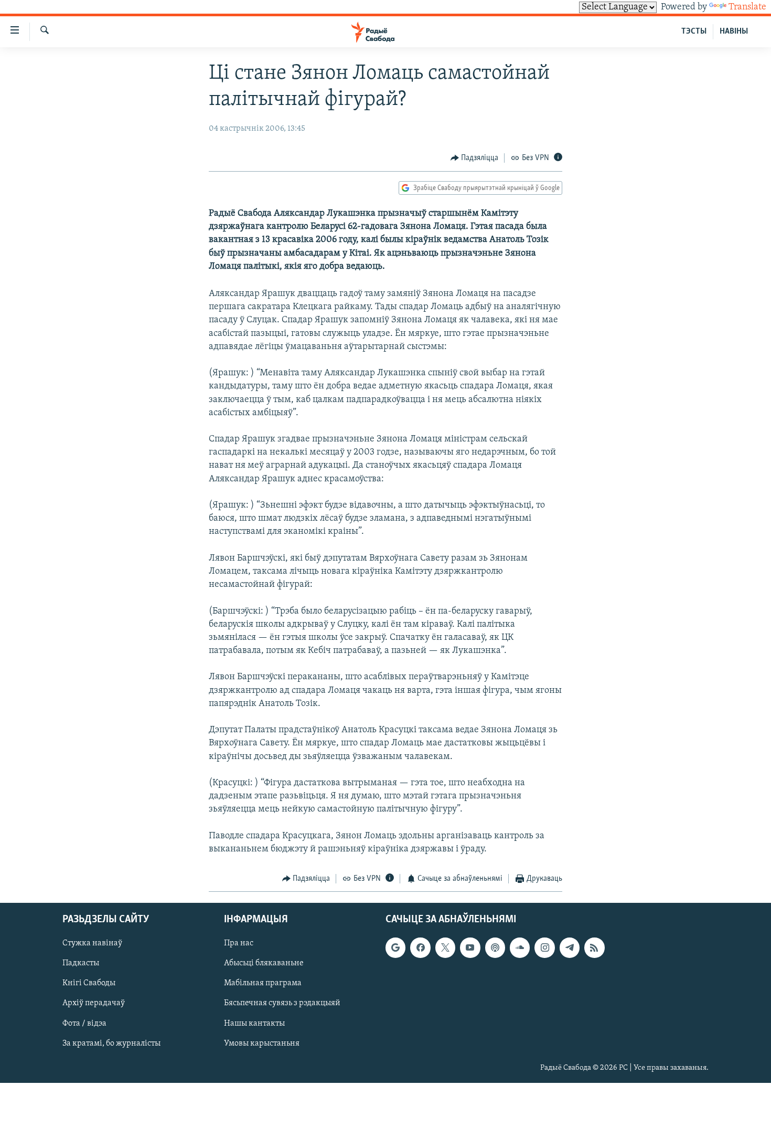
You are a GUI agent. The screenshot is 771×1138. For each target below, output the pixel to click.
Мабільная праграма (263, 983)
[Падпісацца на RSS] (594, 947)
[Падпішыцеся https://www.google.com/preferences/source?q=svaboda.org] (395, 947)
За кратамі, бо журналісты (111, 1043)
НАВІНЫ (734, 31)
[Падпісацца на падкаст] (495, 947)
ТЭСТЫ (693, 31)
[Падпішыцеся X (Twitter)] (445, 947)
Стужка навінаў (92, 943)
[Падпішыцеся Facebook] (420, 947)
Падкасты (80, 963)
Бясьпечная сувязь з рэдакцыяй (282, 1003)
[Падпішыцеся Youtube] (470, 947)
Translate (747, 7)
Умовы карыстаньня (261, 1043)
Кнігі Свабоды (88, 983)
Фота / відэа (84, 1023)
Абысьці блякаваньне (264, 963)
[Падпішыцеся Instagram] (544, 947)
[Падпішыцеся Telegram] (570, 947)
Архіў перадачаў (93, 1003)
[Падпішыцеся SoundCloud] (520, 947)
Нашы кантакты (254, 1023)
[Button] (475, 158)
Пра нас (238, 943)
